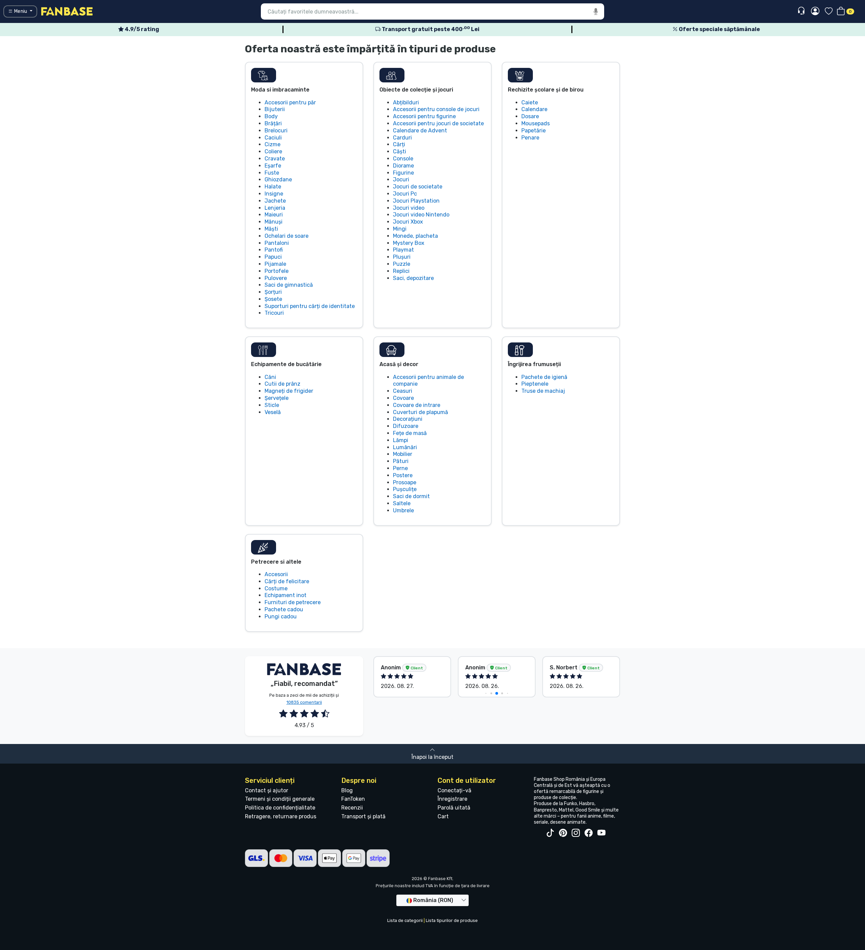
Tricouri (274, 313)
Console (403, 158)
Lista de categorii (405, 920)
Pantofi (274, 250)
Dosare (530, 116)
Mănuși (273, 222)
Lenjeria (275, 208)
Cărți (399, 144)
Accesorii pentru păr (290, 102)
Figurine (403, 173)
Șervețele (277, 398)
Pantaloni (277, 243)
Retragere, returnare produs (280, 816)
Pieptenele (534, 384)
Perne (400, 468)
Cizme (272, 144)
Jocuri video (408, 208)
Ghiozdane (278, 179)
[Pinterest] (563, 833)
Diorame (403, 165)
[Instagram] (576, 833)
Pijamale (275, 264)
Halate (273, 186)
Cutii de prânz (282, 384)
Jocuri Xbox (408, 222)
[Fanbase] (67, 11)
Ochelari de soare (286, 236)
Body (271, 116)
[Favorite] (829, 11)
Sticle (272, 405)
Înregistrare (452, 799)
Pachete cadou (284, 609)
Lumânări (405, 447)
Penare (530, 137)
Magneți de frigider (289, 391)
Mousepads (535, 123)
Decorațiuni (407, 419)
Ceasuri (402, 391)
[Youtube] (601, 833)
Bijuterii (275, 109)
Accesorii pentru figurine (424, 116)
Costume (276, 588)
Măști (271, 229)
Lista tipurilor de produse (452, 920)
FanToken (353, 799)
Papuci (273, 257)
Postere (403, 475)
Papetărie (533, 130)
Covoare (403, 398)
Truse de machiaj (543, 391)
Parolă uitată (454, 807)
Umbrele (403, 510)
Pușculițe (405, 489)
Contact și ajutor (266, 790)
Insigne (274, 193)
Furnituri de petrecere (293, 602)
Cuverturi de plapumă (420, 412)
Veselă (273, 412)
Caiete (529, 102)
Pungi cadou (281, 616)
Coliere (273, 151)
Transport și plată (363, 816)
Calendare (534, 109)
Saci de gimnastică (289, 285)
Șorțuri (273, 292)
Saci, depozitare (413, 278)
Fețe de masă (410, 433)
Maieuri (274, 214)
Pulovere (276, 278)
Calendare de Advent (420, 130)
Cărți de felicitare (287, 581)
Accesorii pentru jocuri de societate (438, 123)
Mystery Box (408, 243)
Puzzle (401, 264)
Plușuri (402, 257)
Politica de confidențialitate (280, 807)
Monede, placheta (415, 236)
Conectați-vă (454, 790)
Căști (399, 151)
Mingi (399, 229)
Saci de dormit (411, 496)
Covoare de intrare (416, 405)
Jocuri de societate (417, 186)
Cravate (275, 158)
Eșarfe (273, 165)
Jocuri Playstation (416, 201)
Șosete (273, 299)
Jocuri (401, 179)
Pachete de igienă (544, 377)
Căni (270, 377)
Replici (401, 271)
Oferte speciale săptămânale (719, 29)
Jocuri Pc (405, 193)
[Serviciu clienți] (802, 11)
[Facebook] (589, 833)
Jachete (275, 201)
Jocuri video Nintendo (421, 214)
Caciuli (273, 137)
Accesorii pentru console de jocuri (436, 109)
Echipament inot (285, 595)
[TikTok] (550, 833)
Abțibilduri (406, 102)
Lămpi (400, 440)
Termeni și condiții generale (280, 799)
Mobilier (402, 454)
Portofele (277, 271)
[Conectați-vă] (815, 11)
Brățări (273, 123)
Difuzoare (405, 426)
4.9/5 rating (141, 29)
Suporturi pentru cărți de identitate (310, 306)
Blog (347, 790)
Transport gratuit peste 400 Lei (430, 29)
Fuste (272, 173)
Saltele (402, 503)
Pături (401, 461)
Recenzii (352, 807)
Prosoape (404, 482)
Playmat (403, 250)
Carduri (402, 137)
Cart (443, 816)
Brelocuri (276, 130)
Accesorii (276, 574)
